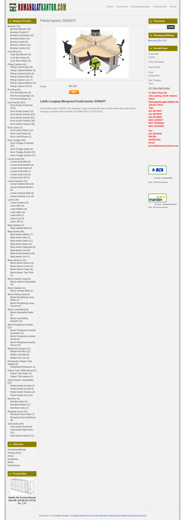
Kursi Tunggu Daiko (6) (21, 149)
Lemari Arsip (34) (16, 159)
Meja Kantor (80, 515)
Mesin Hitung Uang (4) (19, 294)
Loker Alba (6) (17, 205)
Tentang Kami (14, 453)
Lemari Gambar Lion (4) (22, 196)
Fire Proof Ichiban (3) (20, 99)
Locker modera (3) (19, 202)
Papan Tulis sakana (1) (21, 376)
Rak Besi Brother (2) (20, 404)
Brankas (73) (14, 26)
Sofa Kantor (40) (16, 424)
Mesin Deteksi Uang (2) (19, 279)
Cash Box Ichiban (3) (20, 61)
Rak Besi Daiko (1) (19, 408)
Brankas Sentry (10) (20, 48)
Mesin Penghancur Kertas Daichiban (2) (23, 331)
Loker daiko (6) (17, 212)
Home (11, 456)
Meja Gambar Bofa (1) (21, 228)
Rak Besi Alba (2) (18, 401)
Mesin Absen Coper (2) (21, 269)
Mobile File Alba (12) (20, 351)
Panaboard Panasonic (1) (23, 367)
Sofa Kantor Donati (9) (21, 426)
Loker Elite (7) (17, 215)
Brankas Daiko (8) (19, 42)
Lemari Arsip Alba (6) (20, 161)
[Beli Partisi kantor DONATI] (74, 93)
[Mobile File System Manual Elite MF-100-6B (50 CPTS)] (22, 495)
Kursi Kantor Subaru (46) (22, 124)
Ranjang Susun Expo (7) (22, 414)
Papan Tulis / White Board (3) (22, 370)
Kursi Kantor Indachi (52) (22, 117)
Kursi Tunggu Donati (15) (22, 152)
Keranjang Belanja (17, 449)
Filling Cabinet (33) (17, 64)
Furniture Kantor (61, 515)
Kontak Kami (14, 465)
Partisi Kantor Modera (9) (22, 392)
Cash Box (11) (14, 51)
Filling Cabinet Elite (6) (21, 76)
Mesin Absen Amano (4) (22, 263)
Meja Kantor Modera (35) (22, 253)
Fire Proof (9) (14, 89)
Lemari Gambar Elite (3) (22, 193)
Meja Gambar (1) (16, 225)
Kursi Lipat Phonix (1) (20, 136)
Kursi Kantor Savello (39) (22, 120)
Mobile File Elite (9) (19, 354)
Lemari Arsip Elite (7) (20, 171)
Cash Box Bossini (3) (20, 54)
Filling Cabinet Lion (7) (21, 80)
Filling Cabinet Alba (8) (21, 67)
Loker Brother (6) (18, 209)
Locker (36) (13, 200)
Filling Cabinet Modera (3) (23, 83)
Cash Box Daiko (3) (19, 57)
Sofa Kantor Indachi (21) (22, 435)
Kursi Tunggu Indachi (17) (23, 155)
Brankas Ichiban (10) (20, 45)
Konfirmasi (13, 459)
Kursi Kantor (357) (16, 102)
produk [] (158, 40)
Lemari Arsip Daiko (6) (21, 168)
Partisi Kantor (114, 515)
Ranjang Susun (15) (17, 411)
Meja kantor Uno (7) (20, 256)
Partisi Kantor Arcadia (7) (22, 385)
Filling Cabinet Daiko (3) (22, 73)
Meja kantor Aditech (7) (21, 234)
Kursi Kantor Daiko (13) (21, 111)
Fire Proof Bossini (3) (20, 92)
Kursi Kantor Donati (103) (22, 114)
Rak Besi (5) (14, 398)
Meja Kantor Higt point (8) (22, 247)
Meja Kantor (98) (16, 231)
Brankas (103, 515)
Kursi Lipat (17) (15, 127)
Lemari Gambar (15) (17, 181)
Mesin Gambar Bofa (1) (21, 291)
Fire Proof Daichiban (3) (22, 96)
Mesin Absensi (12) (17, 260)
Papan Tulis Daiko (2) (21, 373)
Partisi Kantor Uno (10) (21, 395)
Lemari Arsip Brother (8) (22, 165)
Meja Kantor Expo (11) (21, 244)
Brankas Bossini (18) (20, 29)
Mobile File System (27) (19, 348)
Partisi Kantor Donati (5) (22, 389)
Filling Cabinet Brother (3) (23, 70)
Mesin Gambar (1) (16, 288)
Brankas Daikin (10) (20, 38)
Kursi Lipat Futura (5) (20, 133)
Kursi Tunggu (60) (16, 140)
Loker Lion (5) (17, 218)
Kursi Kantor (93, 515)
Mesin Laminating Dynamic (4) (19, 320)
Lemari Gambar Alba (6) (22, 184)
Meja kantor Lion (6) (20, 250)
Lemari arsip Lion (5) (20, 174)
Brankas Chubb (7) (19, 32)
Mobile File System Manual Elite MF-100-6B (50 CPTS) (22, 499)
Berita (10, 462)
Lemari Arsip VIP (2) (20, 177)
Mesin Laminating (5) (18, 309)
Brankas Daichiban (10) (22, 35)
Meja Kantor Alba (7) (20, 237)
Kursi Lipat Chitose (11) (21, 130)
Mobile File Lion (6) (19, 358)
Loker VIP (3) (16, 221)
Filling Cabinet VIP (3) (21, 86)
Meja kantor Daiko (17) (21, 241)
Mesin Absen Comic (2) (21, 266)
